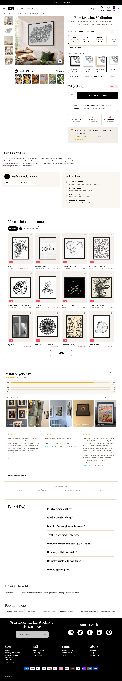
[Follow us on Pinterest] (109, 632)
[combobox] (57, 8)
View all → (60, 71)
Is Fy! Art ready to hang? (60, 517)
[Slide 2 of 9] (8, 30)
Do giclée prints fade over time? (64, 560)
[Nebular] (52, 79)
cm (116, 32)
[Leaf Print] (61, 79)
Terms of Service (68, 655)
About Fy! (93, 650)
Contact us (9, 660)
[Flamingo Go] (27, 79)
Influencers (37, 655)
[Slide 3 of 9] (8, 40)
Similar (14, 228)
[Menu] (3, 8)
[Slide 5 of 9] (8, 60)
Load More (61, 353)
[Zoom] (60, 61)
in (111, 32)
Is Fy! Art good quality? (59, 508)
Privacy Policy (67, 650)
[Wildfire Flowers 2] (35, 79)
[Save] (30, 235)
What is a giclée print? (59, 569)
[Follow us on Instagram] (71, 632)
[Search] (92, 8)
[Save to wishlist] (72, 95)
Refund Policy (67, 653)
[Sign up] (45, 634)
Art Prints (18, 14)
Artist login (37, 653)
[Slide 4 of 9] (8, 50)
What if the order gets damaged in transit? (69, 543)
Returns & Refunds (12, 655)
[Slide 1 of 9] (8, 20)
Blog (92, 653)
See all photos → (110, 398)
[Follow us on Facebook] (90, 632)
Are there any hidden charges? (63, 534)
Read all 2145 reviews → (17, 475)
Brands (7, 650)
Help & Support (10, 657)
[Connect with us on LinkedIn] (99, 632)
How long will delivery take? (62, 552)
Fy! (11, 676)
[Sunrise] (18, 79)
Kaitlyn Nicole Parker (82, 21)
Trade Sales (9, 662)
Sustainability (95, 655)
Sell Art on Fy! (38, 650)
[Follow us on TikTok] (80, 632)
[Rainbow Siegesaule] (44, 79)
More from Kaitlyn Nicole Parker (20, 183)
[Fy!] (11, 8)
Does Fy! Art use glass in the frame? (66, 526)
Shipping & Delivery (12, 653)
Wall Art (7, 14)
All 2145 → (112, 373)
